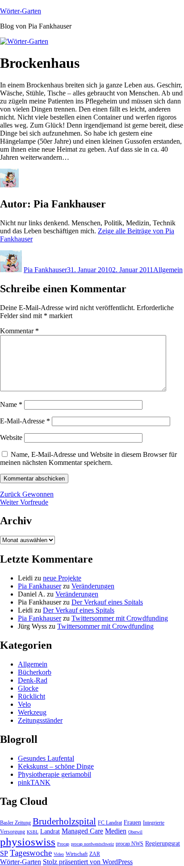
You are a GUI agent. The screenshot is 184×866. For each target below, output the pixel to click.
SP (4, 853)
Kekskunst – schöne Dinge (56, 766)
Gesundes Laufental (46, 758)
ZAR (94, 854)
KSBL (32, 831)
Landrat (50, 831)
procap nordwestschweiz (92, 843)
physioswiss (27, 842)
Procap (63, 843)
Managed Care (82, 831)
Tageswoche (31, 853)
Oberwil (135, 831)
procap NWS (129, 844)
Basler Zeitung (15, 823)
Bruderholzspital (64, 821)
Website (11, 437)
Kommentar (19, 331)
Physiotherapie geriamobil (54, 774)
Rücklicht (31, 696)
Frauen (132, 822)
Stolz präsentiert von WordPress (88, 862)
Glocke (28, 688)
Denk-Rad (32, 680)
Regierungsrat (162, 843)
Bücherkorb (34, 672)
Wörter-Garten (20, 11)
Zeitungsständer (40, 720)
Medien (115, 831)
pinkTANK (34, 782)
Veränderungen (92, 586)
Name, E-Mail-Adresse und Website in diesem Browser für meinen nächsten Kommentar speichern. (88, 458)
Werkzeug (32, 712)
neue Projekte (62, 578)
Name (11, 404)
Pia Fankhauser (45, 269)
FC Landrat (110, 823)
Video (59, 854)
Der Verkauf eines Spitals (107, 602)
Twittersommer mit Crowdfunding (119, 618)
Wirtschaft (77, 854)
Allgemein (168, 269)
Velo (24, 704)
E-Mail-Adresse (25, 421)
